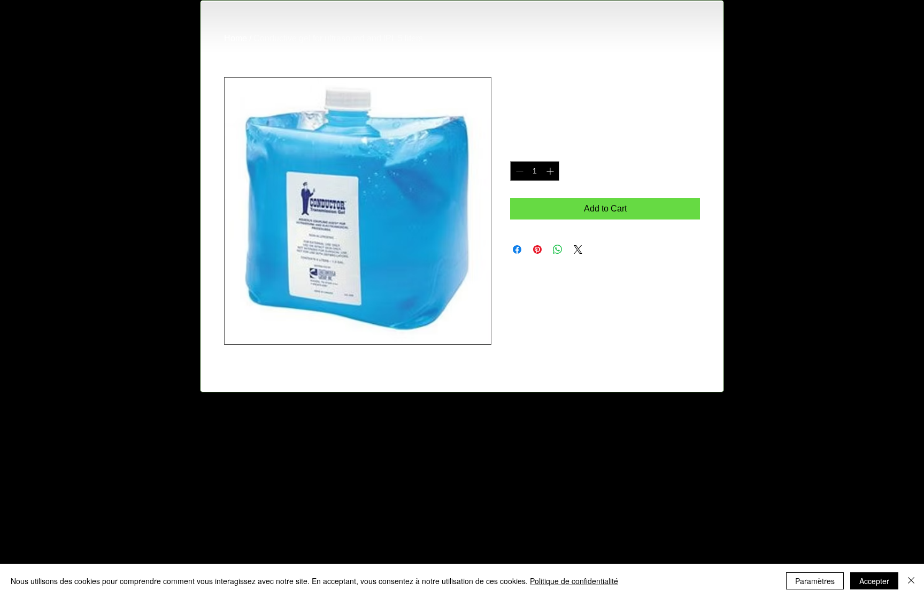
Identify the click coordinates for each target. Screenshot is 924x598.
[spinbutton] (534, 171)
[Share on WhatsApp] (557, 249)
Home (235, 38)
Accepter (874, 581)
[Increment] (551, 171)
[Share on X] (578, 249)
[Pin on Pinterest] (537, 249)
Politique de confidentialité (574, 581)
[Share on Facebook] (517, 249)
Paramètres (815, 581)
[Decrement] (518, 171)
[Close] (911, 580)
